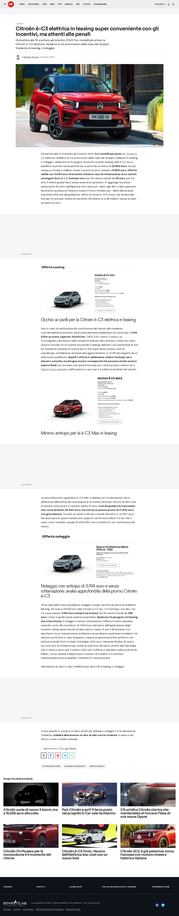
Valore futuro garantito (54, 369)
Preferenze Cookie (160, 887)
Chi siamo (7, 887)
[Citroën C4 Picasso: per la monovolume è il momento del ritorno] (31, 836)
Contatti (40, 887)
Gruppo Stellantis (97, 766)
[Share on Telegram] (65, 755)
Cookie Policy (75, 887)
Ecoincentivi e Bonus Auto (75, 766)
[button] (5, 4)
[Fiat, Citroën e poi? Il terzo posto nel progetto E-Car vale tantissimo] (89, 794)
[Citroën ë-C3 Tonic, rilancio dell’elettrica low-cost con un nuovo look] (89, 836)
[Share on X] (44, 755)
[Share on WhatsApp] (72, 755)
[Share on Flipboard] (58, 755)
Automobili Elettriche (51, 766)
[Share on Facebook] (51, 755)
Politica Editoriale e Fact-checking (119, 887)
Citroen (20, 24)
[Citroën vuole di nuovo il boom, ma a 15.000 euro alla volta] (31, 794)
